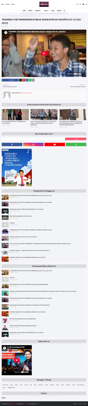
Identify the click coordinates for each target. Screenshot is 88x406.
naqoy (4, 387)
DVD (31, 384)
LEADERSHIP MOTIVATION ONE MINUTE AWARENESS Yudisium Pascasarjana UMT (31, 195)
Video (73, 384)
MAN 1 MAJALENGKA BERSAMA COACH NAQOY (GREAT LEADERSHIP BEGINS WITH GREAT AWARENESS (43, 123)
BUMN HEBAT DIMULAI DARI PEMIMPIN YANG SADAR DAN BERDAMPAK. (29, 284)
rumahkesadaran (11, 387)
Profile (46, 384)
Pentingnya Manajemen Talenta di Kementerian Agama (23, 236)
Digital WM (26, 403)
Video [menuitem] (52, 10)
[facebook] (77, 4)
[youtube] (83, 4)
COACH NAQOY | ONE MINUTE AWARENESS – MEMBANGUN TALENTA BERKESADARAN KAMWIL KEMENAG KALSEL (40, 243)
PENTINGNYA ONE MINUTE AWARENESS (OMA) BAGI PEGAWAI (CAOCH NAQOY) (31, 202)
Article (11, 384)
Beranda (3, 16)
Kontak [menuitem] (59, 10)
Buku (21, 384)
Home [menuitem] (24, 10)
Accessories (5, 384)
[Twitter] (20, 80)
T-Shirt (62, 384)
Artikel (8, 4)
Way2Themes (14, 403)
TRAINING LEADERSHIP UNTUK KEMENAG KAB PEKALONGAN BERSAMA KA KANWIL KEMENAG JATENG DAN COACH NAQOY (43, 291)
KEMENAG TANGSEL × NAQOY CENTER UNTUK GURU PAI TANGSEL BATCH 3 (30, 250)
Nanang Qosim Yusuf (26, 93)
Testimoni (68, 384)
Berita (13, 4)
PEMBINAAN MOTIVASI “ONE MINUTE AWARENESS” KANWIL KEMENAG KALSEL (31, 230)
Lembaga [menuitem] (37, 10)
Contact (26, 384)
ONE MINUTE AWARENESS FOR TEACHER (20, 216)
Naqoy (37, 403)
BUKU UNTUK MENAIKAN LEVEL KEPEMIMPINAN (23, 319)
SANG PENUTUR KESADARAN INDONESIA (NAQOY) (23, 325)
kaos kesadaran (80, 384)
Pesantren (40, 384)
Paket (35, 384)
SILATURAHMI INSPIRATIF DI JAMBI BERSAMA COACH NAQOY (14, 122)
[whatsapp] (86, 4)
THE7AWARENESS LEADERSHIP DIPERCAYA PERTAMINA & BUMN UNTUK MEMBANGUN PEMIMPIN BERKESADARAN (70, 123)
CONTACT (12, 223)
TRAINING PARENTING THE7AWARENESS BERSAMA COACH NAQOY (27, 257)
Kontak (84, 403)
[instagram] (80, 4)
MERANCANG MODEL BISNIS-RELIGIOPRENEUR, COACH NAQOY (27, 209)
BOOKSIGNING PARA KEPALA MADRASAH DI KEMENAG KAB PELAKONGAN (30, 305)
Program (52, 384)
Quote (57, 384)
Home (2, 4)
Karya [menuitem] (45, 10)
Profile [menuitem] (30, 10)
